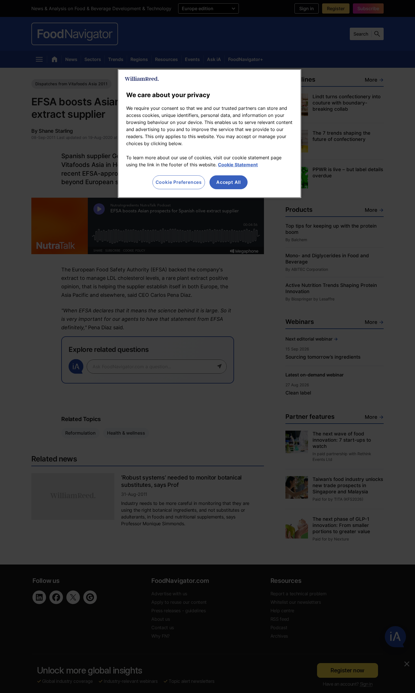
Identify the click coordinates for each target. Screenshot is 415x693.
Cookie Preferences (179, 182)
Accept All (228, 182)
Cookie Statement (238, 164)
